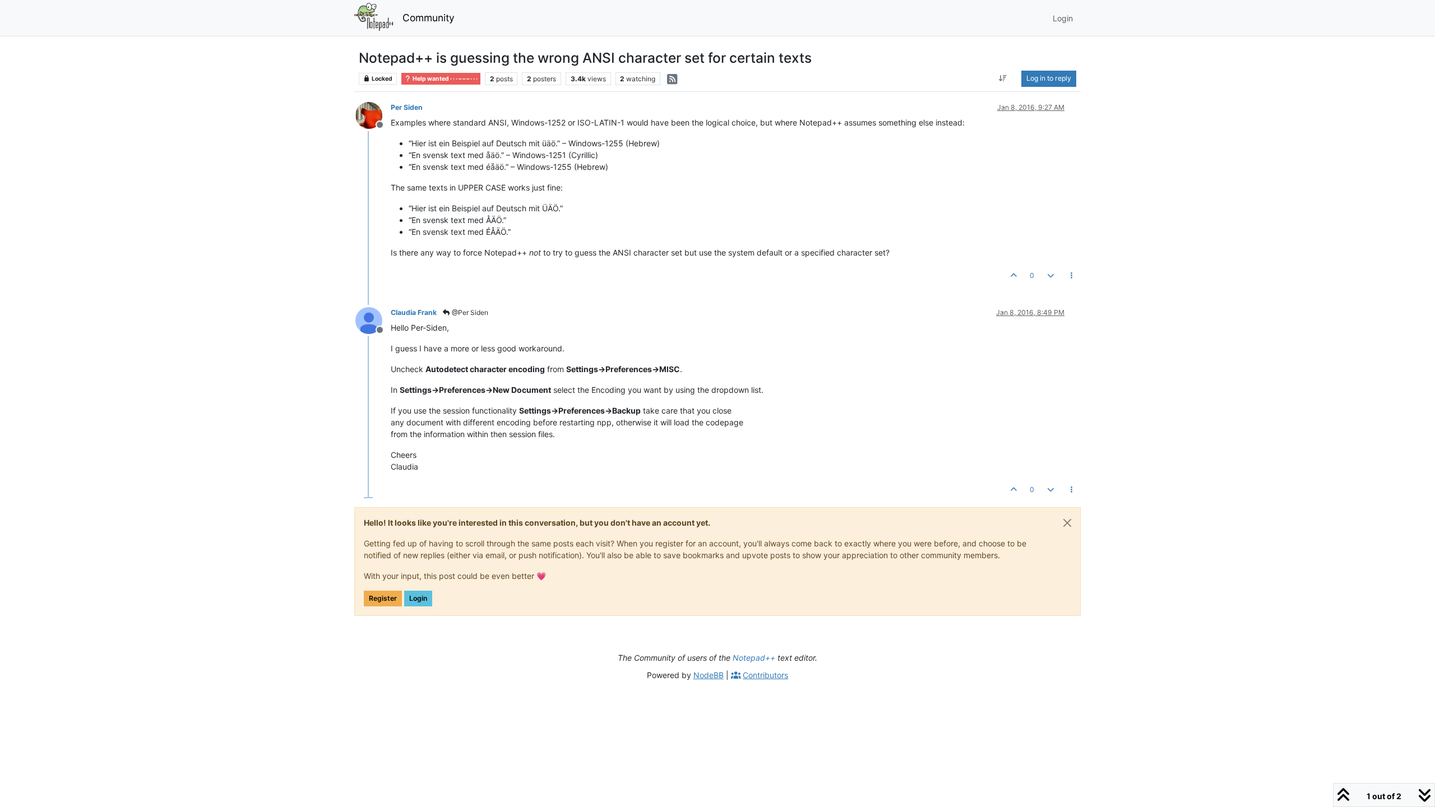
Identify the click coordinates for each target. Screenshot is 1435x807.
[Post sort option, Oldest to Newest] (1003, 78)
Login (418, 598)
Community (428, 18)
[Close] (1067, 523)
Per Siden (407, 107)
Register (383, 598)
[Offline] (373, 114)
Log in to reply (1048, 78)
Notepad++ (754, 657)
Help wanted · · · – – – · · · (444, 78)
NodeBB (708, 675)
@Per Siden (469, 312)
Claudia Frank (414, 312)
